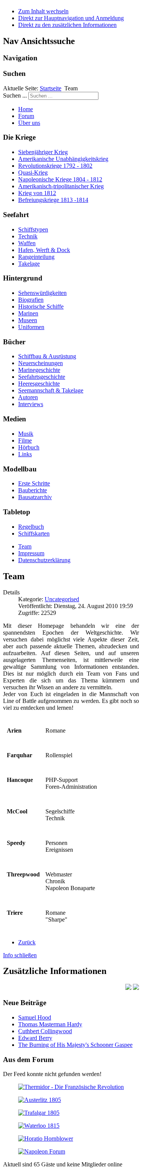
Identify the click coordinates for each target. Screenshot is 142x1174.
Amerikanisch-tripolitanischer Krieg (61, 186)
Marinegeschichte (39, 370)
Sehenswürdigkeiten (42, 293)
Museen (27, 320)
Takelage (29, 263)
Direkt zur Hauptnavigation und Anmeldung (71, 18)
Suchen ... (15, 95)
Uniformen (31, 327)
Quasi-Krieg (33, 172)
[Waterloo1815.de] (38, 1125)
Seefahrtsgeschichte (41, 376)
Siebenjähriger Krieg (43, 152)
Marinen (28, 313)
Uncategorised (62, 599)
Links (25, 454)
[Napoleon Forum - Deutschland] (41, 1151)
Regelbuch (31, 526)
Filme (25, 440)
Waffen (27, 243)
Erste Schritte (34, 483)
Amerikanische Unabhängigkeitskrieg (63, 159)
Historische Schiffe (41, 306)
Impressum (31, 553)
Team (24, 546)
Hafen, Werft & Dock (44, 250)
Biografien (31, 299)
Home (25, 109)
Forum (26, 116)
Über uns (29, 123)
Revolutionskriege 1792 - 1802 (55, 165)
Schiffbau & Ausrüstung (47, 356)
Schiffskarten (34, 533)
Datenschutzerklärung (44, 560)
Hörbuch (28, 447)
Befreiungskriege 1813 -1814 (53, 200)
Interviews (30, 404)
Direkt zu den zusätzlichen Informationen (67, 25)
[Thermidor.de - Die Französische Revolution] (71, 1087)
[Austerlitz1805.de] (39, 1100)
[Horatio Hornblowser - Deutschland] (45, 1138)
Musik (25, 433)
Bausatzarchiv (35, 497)
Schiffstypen (33, 229)
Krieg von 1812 (37, 193)
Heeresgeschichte (39, 383)
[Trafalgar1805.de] (38, 1112)
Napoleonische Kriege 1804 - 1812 (60, 179)
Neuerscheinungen (40, 363)
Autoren (28, 397)
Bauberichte (32, 490)
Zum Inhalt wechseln (43, 11)
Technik (27, 236)
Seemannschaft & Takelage (50, 390)
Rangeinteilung (36, 257)
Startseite (50, 88)
